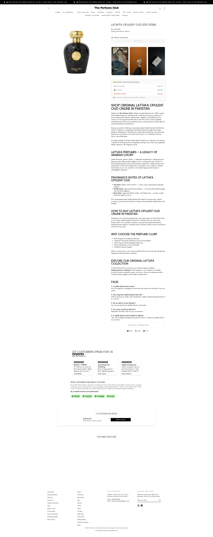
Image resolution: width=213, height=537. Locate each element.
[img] (107, 354)
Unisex (110, 12)
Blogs (125, 15)
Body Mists (139, 12)
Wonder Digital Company (122, 528)
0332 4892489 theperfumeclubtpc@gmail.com (106, 530)
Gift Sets (127, 12)
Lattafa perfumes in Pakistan (121, 270)
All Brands (68, 12)
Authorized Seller (52, 495)
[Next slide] (163, 61)
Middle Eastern (92, 15)
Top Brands (50, 492)
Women (101, 12)
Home (57, 12)
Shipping (113, 31)
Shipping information (138, 325)
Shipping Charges (52, 517)
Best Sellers (83, 12)
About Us (50, 497)
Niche (117, 12)
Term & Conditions (52, 514)
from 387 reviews (78, 356)
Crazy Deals (151, 12)
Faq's (48, 506)
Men (93, 12)
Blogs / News (51, 508)
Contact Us (50, 500)
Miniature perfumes (111, 15)
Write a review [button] (120, 420)
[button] (105, 378)
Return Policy (51, 519)
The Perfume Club (126, 113)
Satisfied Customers (53, 503)
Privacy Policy (51, 511)
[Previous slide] (112, 61)
